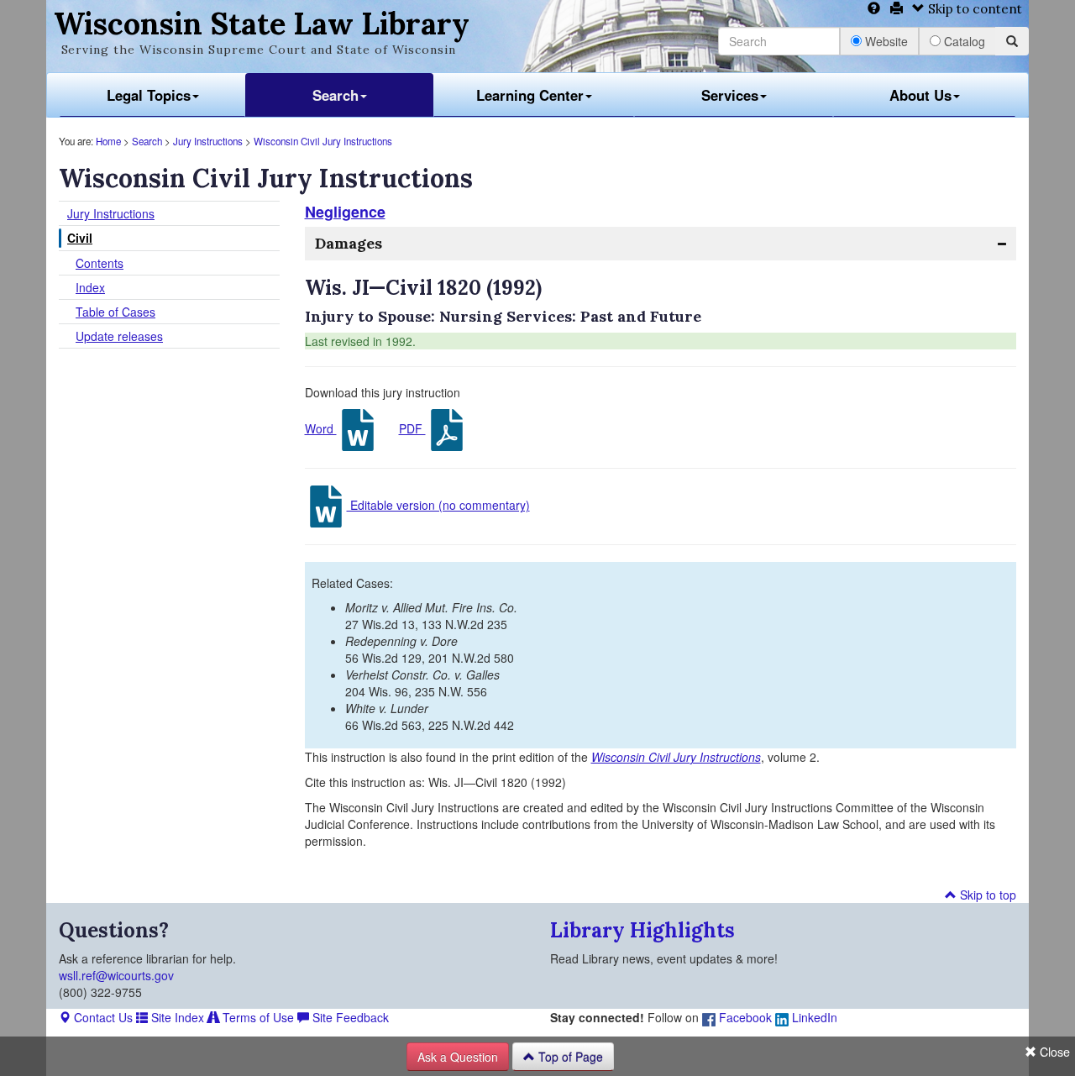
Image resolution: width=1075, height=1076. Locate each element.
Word (321, 428)
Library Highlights (642, 930)
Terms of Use (256, 1017)
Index (90, 287)
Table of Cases (115, 311)
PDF (412, 428)
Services (729, 95)
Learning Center (530, 95)
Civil (79, 237)
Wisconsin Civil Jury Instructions (323, 141)
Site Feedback (349, 1017)
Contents (99, 263)
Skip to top (986, 894)
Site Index (176, 1017)
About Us (920, 95)
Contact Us (102, 1017)
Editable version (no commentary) (438, 504)
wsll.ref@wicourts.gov (116, 975)
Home (108, 141)
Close (1053, 1051)
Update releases (119, 336)
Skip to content (973, 9)
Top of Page (569, 1056)
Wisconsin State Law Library (261, 23)
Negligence (345, 212)
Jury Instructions (208, 141)
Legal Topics (149, 95)
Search (335, 95)
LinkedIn (813, 1017)
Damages (348, 243)
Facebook (744, 1017)
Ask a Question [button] (457, 1056)
